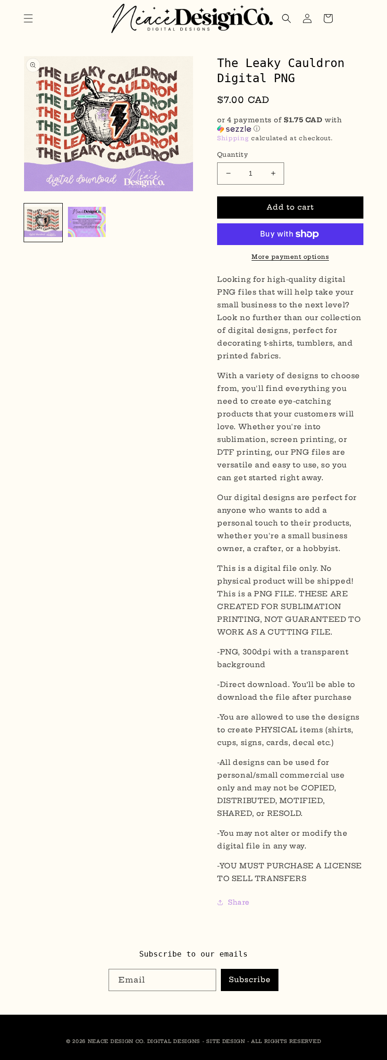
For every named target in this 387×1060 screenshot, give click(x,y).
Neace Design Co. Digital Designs (144, 1041)
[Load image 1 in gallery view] (43, 222)
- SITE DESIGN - (226, 1041)
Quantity (232, 154)
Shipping (233, 138)
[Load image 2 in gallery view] (87, 222)
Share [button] (239, 902)
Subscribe (250, 979)
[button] (28, 18)
